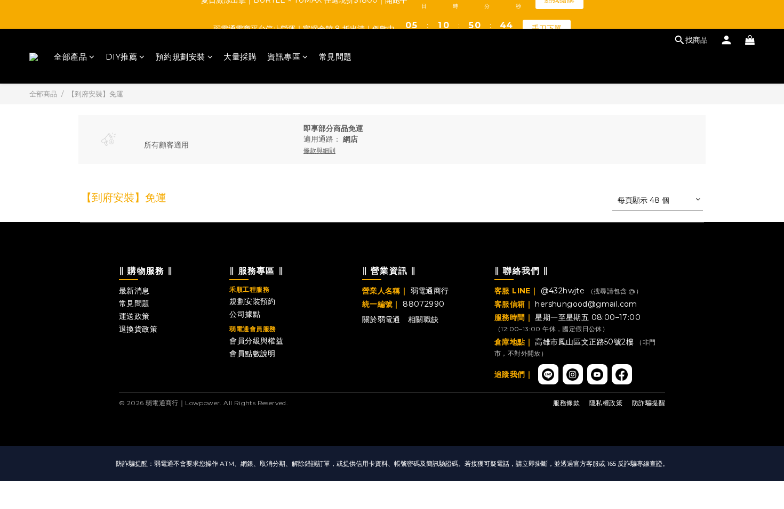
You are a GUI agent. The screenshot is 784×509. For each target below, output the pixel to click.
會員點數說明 (252, 353)
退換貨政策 (138, 329)
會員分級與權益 (256, 341)
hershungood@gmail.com (586, 304)
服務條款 (566, 403)
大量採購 (240, 57)
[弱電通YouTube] (597, 374)
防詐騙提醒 (648, 403)
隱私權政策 (605, 403)
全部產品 (70, 57)
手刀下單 (547, 14)
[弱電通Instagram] (573, 374)
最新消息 (134, 290)
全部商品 (43, 93)
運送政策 (134, 316)
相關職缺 (423, 319)
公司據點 (244, 314)
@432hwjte (564, 290)
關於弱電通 (381, 319)
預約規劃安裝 (180, 57)
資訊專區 (283, 57)
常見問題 (335, 57)
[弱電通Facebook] (622, 374)
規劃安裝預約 (252, 301)
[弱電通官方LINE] (548, 374)
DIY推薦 (122, 57)
